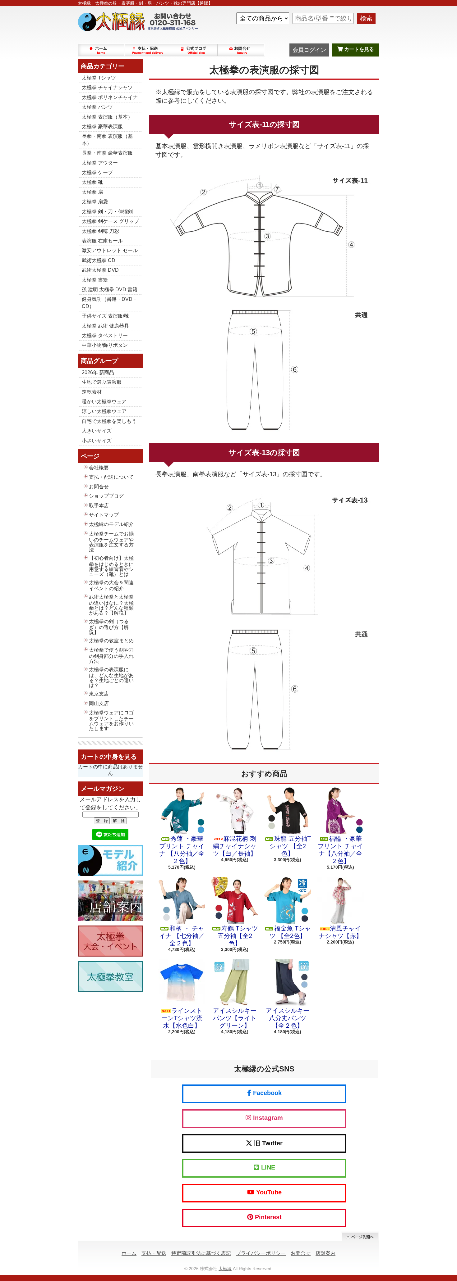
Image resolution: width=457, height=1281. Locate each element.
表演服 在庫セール (102, 240)
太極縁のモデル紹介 (111, 524)
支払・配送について (148, 50)
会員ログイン (309, 50)
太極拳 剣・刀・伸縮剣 (107, 211)
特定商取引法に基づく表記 (201, 1253)
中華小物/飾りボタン (105, 345)
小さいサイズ (97, 440)
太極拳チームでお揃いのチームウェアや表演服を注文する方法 (111, 541)
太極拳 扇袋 (95, 201)
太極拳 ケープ (97, 172)
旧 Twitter (267, 1143)
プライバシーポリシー (261, 1253)
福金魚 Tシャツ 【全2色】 (290, 932)
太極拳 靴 (92, 182)
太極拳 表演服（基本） (107, 117)
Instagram (267, 1117)
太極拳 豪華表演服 (102, 126)
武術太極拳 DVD (100, 270)
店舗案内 (325, 1253)
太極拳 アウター (100, 162)
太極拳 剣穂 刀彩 (100, 231)
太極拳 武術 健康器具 (105, 325)
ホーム (101, 50)
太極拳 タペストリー (105, 335)
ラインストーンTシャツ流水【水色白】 (181, 1018)
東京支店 (99, 693)
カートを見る (358, 49)
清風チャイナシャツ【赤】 (340, 932)
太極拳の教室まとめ (111, 640)
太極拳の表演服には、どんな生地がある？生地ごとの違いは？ (111, 677)
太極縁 (225, 1268)
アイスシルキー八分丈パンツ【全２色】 (287, 1018)
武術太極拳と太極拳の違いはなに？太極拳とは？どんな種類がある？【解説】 (111, 604)
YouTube (268, 1192)
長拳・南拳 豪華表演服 (107, 153)
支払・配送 (153, 1253)
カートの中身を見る (109, 756)
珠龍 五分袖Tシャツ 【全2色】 (290, 846)
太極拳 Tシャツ (99, 77)
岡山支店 (99, 703)
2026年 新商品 (98, 372)
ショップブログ (194, 50)
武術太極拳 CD (98, 260)
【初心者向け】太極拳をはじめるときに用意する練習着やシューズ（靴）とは (111, 566)
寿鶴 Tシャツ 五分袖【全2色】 (238, 936)
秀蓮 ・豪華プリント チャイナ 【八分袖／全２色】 (182, 849)
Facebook (266, 1092)
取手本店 (99, 505)
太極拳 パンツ (97, 107)
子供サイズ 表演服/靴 (105, 316)
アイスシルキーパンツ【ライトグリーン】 (234, 1018)
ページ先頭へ (360, 1236)
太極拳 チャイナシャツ (107, 87)
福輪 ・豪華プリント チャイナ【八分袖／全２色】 (340, 849)
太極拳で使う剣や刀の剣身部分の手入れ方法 (111, 655)
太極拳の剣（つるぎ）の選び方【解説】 (109, 627)
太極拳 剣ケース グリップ (110, 221)
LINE (267, 1167)
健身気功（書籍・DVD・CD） (109, 302)
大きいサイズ (97, 430)
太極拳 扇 (92, 192)
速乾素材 (92, 392)
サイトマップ (104, 515)
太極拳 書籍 (95, 280)
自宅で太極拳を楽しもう (109, 421)
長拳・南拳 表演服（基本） (107, 140)
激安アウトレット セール (110, 250)
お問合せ (241, 50)
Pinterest (267, 1217)
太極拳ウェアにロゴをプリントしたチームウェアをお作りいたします (111, 720)
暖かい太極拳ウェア (104, 401)
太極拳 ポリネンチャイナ (110, 97)
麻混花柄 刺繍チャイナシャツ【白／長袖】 (234, 846)
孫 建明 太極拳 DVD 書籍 (109, 289)
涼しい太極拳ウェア (104, 411)
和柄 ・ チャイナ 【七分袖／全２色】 (182, 936)
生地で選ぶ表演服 (102, 382)
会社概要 (99, 467)
